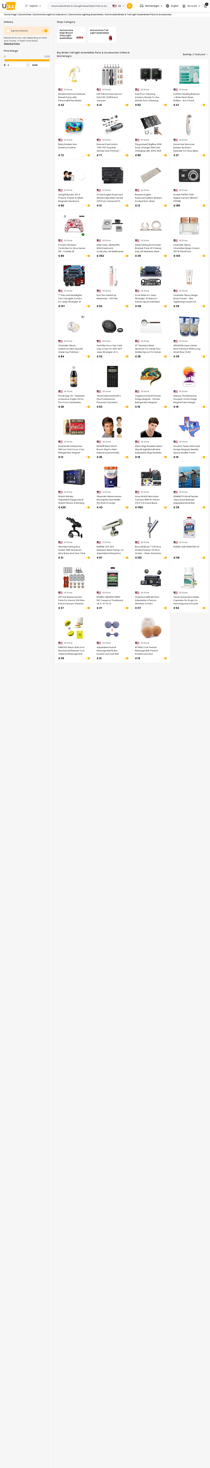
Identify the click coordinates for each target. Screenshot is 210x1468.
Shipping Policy (12, 43)
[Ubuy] (9, 5)
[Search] (129, 6)
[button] (151, 6)
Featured (200, 54)
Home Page (10, 14)
